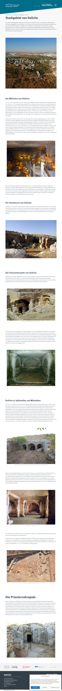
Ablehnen (45, 687)
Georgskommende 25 (9, 681)
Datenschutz (11, 690)
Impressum (6, 690)
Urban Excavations (47, 5)
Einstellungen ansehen (55, 687)
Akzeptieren (35, 687)
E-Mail (5, 686)
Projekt (44, 4)
